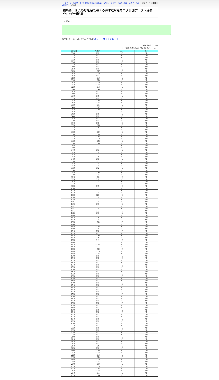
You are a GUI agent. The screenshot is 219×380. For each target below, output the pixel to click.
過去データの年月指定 (119, 3)
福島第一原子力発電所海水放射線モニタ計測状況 (91, 3)
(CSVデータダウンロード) (106, 39)
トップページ (66, 3)
